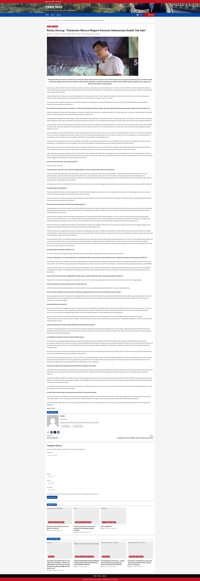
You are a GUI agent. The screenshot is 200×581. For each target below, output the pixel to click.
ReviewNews (106, 579)
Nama (49, 474)
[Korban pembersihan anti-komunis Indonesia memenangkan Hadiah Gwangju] (86, 515)
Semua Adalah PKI (106, 526)
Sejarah (59, 14)
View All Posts (78, 426)
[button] (141, 14)
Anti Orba (104, 522)
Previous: (52, 437)
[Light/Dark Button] (138, 15)
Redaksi (50, 34)
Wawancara (55, 26)
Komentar (50, 452)
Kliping (49, 26)
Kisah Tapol (51, 556)
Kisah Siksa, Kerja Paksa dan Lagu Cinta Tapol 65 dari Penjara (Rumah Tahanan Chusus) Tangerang (140, 562)
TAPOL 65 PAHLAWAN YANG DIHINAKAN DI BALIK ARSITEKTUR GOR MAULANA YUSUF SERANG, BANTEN (86, 562)
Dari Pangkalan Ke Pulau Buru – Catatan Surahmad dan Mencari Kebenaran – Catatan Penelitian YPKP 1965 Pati (113, 562)
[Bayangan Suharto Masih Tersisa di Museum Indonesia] (59, 515)
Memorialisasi (56, 522)
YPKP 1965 (54, 7)
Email (49, 480)
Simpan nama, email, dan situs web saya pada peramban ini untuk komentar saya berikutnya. (73, 494)
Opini (62, 522)
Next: (135, 437)
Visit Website (65, 426)
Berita (52, 14)
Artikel (47, 14)
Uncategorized (105, 556)
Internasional (83, 522)
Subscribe (151, 14)
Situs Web (49, 487)
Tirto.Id (53, 408)
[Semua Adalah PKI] (113, 515)
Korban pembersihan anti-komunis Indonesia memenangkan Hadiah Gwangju (84, 528)
